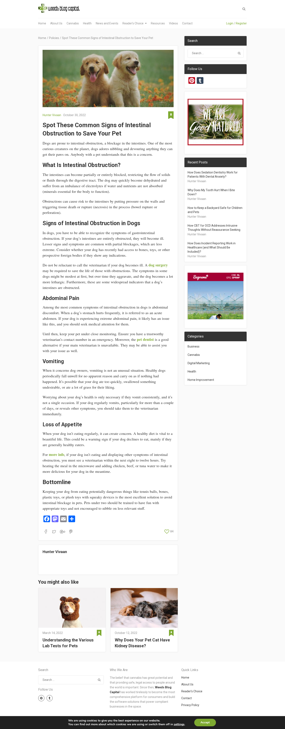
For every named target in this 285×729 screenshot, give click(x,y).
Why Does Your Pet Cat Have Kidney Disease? (142, 642)
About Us (56, 23)
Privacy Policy (190, 705)
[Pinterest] (41, 698)
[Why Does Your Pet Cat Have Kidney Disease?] (144, 608)
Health (87, 23)
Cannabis (73, 23)
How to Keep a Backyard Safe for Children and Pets (215, 210)
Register (241, 23)
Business (193, 346)
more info (56, 454)
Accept (205, 722)
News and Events (107, 23)
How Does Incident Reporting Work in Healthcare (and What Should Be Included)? (212, 247)
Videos (173, 23)
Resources (158, 23)
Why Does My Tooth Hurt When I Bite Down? (211, 192)
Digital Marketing (199, 363)
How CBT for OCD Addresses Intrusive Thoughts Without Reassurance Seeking (214, 227)
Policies (54, 38)
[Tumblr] (50, 698)
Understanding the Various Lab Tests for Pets (68, 642)
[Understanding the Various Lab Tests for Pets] (72, 608)
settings (179, 724)
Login (229, 23)
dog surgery (158, 265)
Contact (187, 23)
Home (42, 23)
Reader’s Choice (133, 23)
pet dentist (145, 339)
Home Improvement (201, 379)
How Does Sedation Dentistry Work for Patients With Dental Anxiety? (213, 174)
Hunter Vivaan (52, 115)
